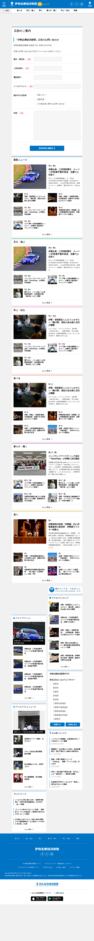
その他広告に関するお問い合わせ (51, 104)
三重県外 (56, 719)
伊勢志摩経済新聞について (32, 863)
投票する (57, 724)
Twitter (77, 4)
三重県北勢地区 (59, 703)
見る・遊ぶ (30, 10)
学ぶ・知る (65, 10)
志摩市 (56, 692)
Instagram (82, 4)
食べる (19, 10)
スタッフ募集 (75, 867)
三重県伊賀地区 (59, 711)
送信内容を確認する (47, 148)
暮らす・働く (52, 10)
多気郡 (56, 696)
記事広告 (40, 99)
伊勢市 (56, 684)
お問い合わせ (48, 867)
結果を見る (72, 724)
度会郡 (56, 699)
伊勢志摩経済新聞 (23, 4)
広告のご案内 (62, 867)
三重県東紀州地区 (60, 715)
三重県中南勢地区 (60, 707)
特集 (75, 10)
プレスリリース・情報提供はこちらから (58, 863)
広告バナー (41, 95)
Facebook (72, 4)
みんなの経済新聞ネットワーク (47, 884)
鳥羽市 (56, 688)
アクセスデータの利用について (29, 867)
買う (40, 10)
